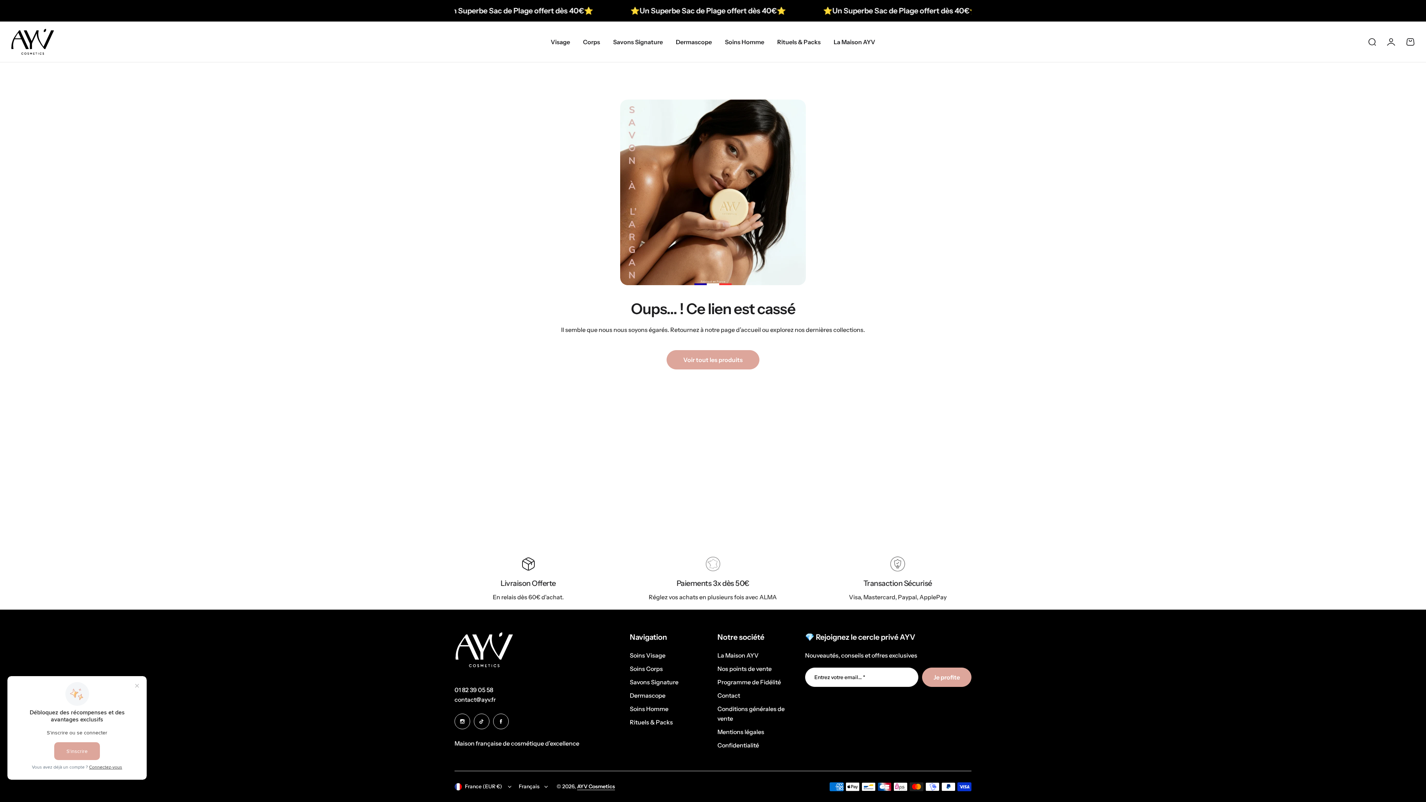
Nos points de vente (744, 668)
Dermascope (647, 695)
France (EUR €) (483, 786)
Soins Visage (647, 655)
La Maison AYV (738, 655)
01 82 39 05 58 (474, 690)
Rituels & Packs (651, 722)
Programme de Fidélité (749, 682)
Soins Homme (649, 709)
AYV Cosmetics (596, 786)
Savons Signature (654, 682)
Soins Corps (646, 668)
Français (529, 786)
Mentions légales (740, 732)
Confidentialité (738, 745)
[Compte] (1391, 42)
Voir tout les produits (713, 359)
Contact (728, 695)
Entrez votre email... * (839, 677)
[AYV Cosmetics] (32, 41)
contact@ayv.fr (475, 699)
